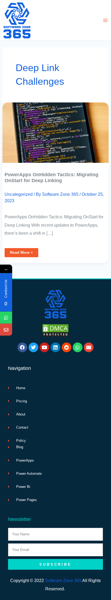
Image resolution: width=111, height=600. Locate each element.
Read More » (21, 251)
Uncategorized (19, 194)
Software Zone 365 (63, 580)
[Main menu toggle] (105, 20)
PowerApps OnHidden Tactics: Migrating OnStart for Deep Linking (51, 177)
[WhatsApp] (6, 317)
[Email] (6, 329)
